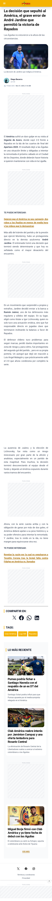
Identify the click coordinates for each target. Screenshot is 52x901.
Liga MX (22, 634)
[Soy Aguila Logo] (26, 3)
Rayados (33, 634)
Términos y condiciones (26, 875)
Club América (10, 634)
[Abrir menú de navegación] (4, 3)
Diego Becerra (16, 79)
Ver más (26, 851)
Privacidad (26, 878)
